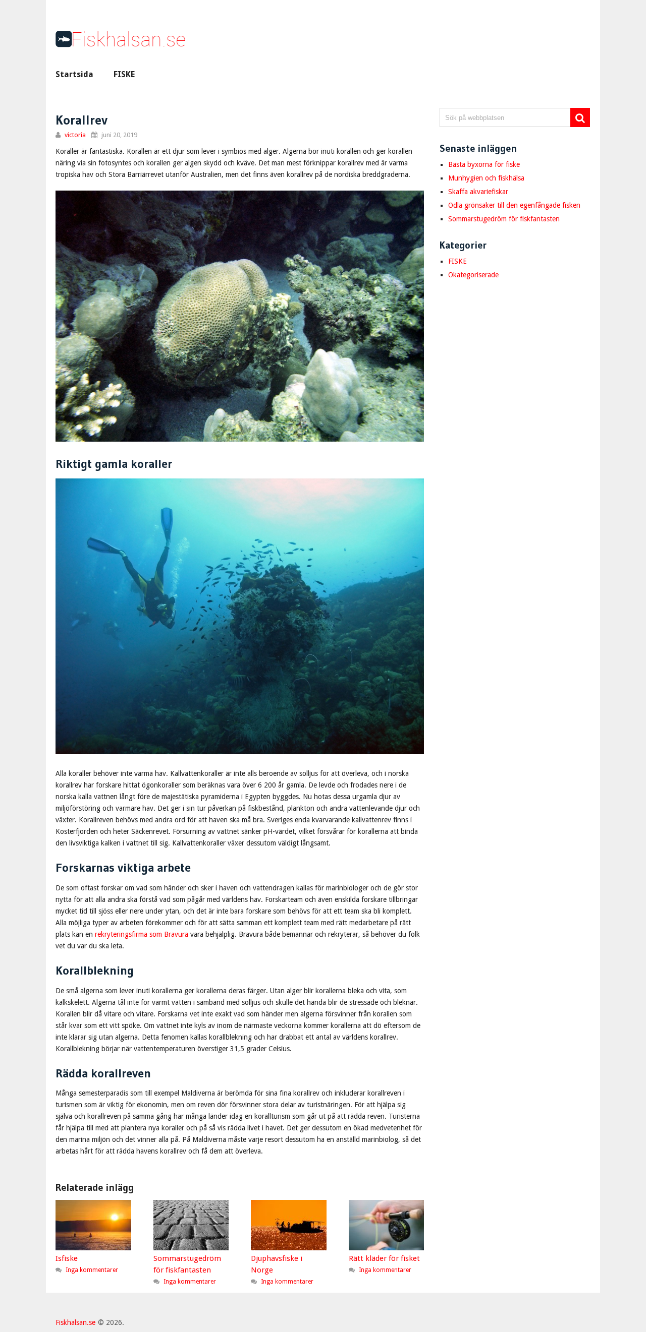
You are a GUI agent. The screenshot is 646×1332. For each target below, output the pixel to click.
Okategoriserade (473, 275)
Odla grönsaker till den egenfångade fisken (514, 205)
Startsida (74, 74)
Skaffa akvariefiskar (478, 192)
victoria (75, 135)
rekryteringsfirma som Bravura (141, 934)
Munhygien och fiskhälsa (486, 178)
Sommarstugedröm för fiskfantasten (504, 219)
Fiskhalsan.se (75, 1322)
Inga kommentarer (92, 1270)
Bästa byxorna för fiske (484, 164)
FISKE (124, 74)
